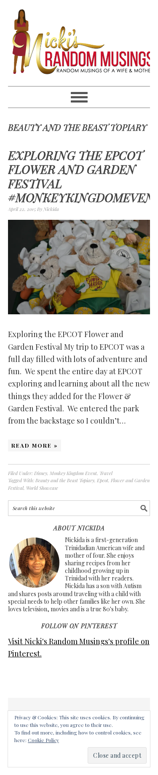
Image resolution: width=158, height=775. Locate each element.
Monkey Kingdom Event (73, 473)
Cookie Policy (43, 740)
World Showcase (42, 488)
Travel (105, 473)
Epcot (102, 480)
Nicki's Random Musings (79, 43)
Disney (40, 473)
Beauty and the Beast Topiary (64, 480)
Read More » (34, 445)
